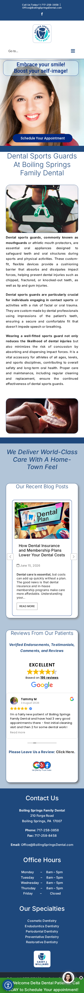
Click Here (65, 752)
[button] (74, 557)
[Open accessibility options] (8, 985)
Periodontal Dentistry (42, 931)
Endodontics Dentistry (42, 926)
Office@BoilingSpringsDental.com (42, 7)
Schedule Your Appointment (43, 138)
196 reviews (49, 678)
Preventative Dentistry (42, 937)
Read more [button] (17, 732)
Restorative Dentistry (42, 942)
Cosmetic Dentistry (41, 921)
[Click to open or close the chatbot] (68, 977)
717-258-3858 (48, 830)
